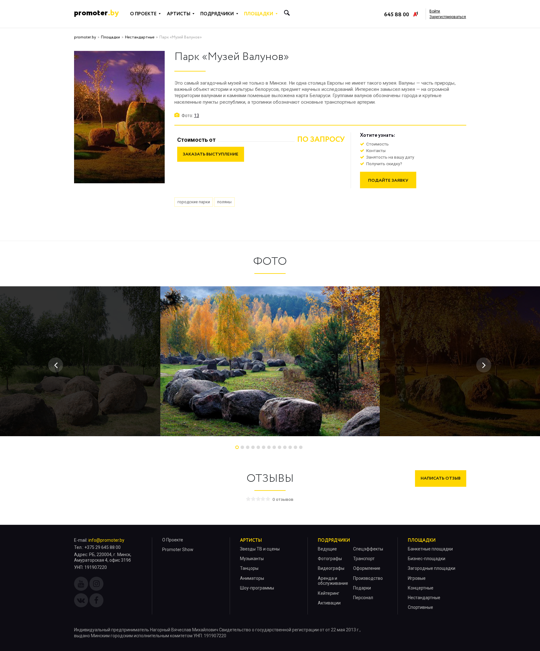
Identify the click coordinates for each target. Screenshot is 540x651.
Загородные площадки (431, 568)
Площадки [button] (258, 14)
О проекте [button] (143, 14)
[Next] (483, 365)
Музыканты (252, 558)
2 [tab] (242, 447)
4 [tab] (253, 447)
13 (196, 115)
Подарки (362, 587)
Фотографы (330, 558)
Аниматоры (252, 578)
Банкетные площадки (430, 548)
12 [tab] (295, 447)
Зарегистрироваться (447, 17)
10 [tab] (285, 447)
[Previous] (55, 365)
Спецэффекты (368, 548)
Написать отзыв (441, 478)
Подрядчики (334, 540)
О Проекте (172, 539)
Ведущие (327, 548)
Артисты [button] (178, 14)
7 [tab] (269, 447)
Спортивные (420, 607)
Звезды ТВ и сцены (260, 548)
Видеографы (331, 568)
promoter (96, 13)
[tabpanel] (270, 361)
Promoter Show (177, 549)
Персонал (363, 597)
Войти (434, 11)
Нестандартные (139, 37)
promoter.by (85, 37)
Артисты (251, 540)
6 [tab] (263, 447)
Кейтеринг (328, 593)
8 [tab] (274, 447)
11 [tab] (290, 447)
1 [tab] (237, 447)
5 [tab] (258, 447)
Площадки (110, 37)
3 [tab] (247, 447)
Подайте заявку (388, 180)
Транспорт (364, 558)
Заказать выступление (210, 154)
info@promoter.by (106, 540)
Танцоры (249, 568)
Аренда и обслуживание (333, 581)
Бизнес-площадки (426, 558)
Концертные (420, 587)
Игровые (417, 578)
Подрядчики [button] (217, 14)
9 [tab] (279, 447)
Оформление (366, 568)
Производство (368, 578)
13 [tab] (300, 447)
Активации (329, 602)
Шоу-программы (257, 587)
